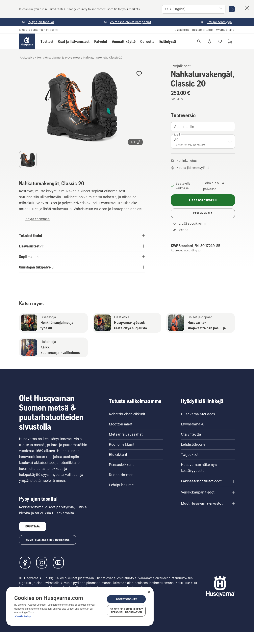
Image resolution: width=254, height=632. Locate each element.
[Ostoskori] (230, 41)
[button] (47, 41)
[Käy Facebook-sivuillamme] (25, 563)
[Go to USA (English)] (232, 9)
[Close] (149, 592)
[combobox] (203, 126)
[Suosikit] (220, 41)
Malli (177, 134)
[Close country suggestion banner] (247, 8)
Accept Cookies (126, 599)
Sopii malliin (184, 127)
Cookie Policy (23, 616)
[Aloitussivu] (27, 41)
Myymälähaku (225, 29)
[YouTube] (58, 563)
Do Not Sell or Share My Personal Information (126, 611)
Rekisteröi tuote (202, 29)
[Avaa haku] (199, 41)
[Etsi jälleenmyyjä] (209, 41)
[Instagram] (42, 563)
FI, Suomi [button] (52, 29)
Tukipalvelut (181, 29)
